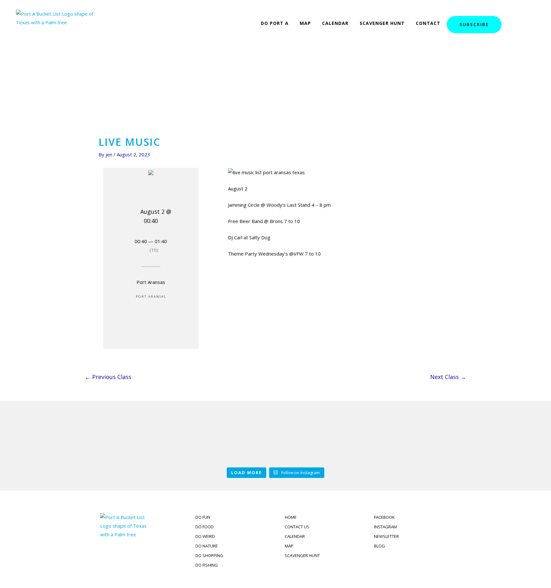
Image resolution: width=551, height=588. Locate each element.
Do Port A (275, 23)
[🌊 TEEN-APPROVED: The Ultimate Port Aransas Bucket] (347, 438)
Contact (428, 23)
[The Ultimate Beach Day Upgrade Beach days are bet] (131, 438)
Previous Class (108, 377)
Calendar (335, 23)
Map (305, 23)
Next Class (448, 377)
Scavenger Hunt (382, 23)
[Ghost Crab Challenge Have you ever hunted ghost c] (275, 438)
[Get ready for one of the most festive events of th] (419, 438)
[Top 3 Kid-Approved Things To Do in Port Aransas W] (203, 438)
